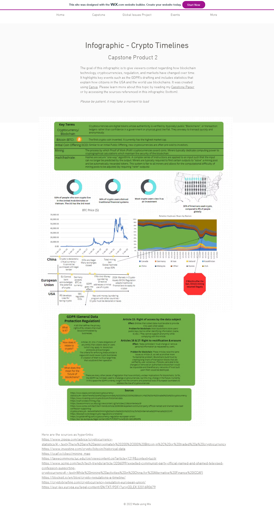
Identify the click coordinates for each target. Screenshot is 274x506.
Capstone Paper (182, 87)
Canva (93, 87)
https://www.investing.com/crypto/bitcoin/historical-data (83, 449)
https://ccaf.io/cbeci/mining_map (66, 454)
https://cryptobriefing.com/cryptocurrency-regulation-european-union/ (94, 483)
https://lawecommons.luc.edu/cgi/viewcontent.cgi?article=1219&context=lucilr (99, 459)
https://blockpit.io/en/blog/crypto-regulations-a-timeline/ (84, 478)
